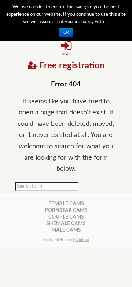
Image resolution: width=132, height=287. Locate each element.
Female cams (66, 203)
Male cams (66, 230)
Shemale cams (66, 223)
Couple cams (66, 217)
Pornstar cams (66, 210)
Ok (66, 32)
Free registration (72, 65)
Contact (82, 240)
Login (66, 54)
